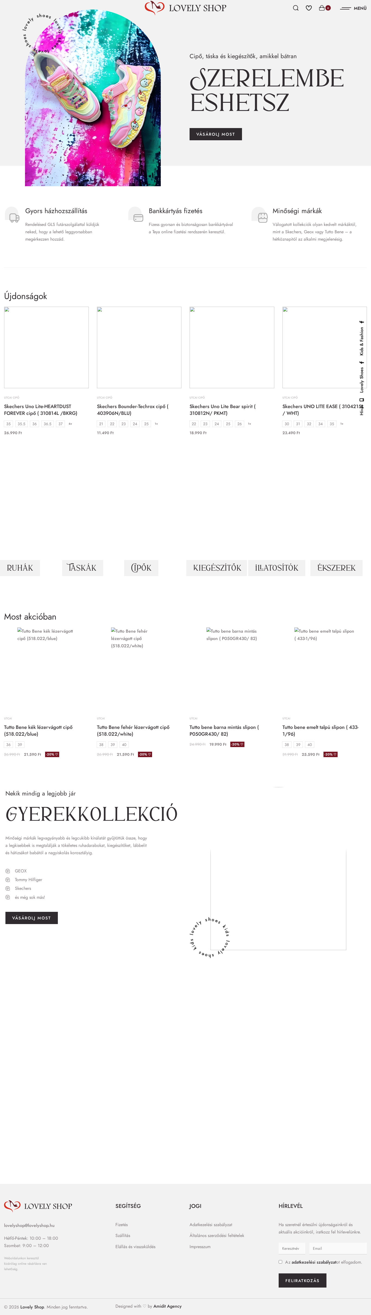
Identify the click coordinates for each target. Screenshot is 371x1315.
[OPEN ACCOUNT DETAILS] (309, 7)
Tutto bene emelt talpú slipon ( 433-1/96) (320, 731)
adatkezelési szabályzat (314, 1262)
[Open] (354, 8)
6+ (70, 423)
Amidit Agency (167, 1306)
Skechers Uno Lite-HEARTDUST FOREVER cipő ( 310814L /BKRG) (40, 410)
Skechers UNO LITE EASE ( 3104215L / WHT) (323, 410)
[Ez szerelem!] (78, 316)
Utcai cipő (11, 397)
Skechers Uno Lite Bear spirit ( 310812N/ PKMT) (223, 410)
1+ (156, 423)
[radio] (8, 424)
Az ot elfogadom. (323, 1262)
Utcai (8, 718)
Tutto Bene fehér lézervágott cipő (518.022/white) (133, 731)
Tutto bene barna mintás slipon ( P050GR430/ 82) (224, 731)
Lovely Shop (32, 1307)
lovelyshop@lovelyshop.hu (29, 1225)
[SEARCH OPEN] (296, 8)
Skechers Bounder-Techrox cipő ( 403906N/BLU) (132, 410)
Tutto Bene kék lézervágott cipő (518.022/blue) (38, 731)
